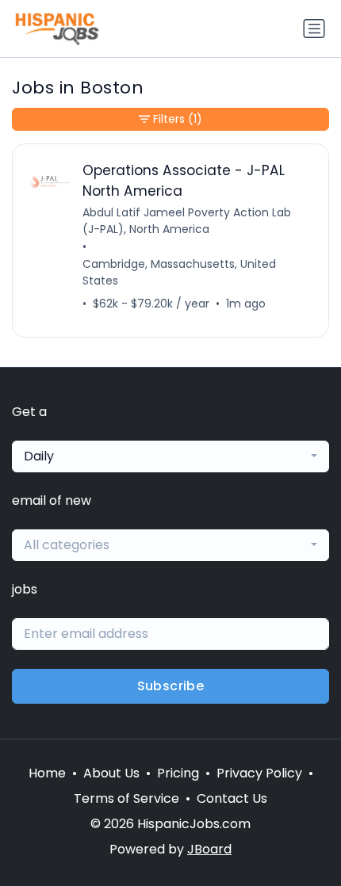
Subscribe (171, 686)
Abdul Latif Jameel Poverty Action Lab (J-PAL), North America (186, 220)
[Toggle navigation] (314, 28)
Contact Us (232, 798)
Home (47, 773)
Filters (177, 119)
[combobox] (170, 456)
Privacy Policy (259, 773)
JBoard (209, 849)
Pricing (178, 773)
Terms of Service (126, 798)
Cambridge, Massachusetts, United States (179, 272)
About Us (111, 773)
